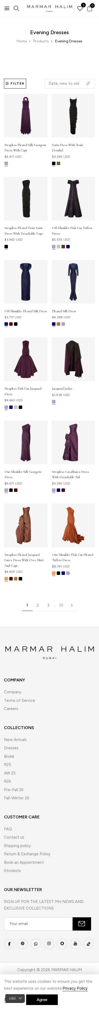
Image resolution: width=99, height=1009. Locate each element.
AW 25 (10, 773)
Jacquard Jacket (62, 388)
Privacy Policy (75, 988)
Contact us (14, 837)
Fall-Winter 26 (16, 798)
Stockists (12, 870)
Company (12, 692)
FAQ (8, 829)
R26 (7, 781)
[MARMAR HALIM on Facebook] (9, 943)
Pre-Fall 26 (13, 789)
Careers (11, 708)
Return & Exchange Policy (27, 854)
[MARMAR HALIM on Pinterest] (22, 943)
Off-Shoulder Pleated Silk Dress (25, 311)
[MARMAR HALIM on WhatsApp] (35, 943)
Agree (42, 999)
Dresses (11, 748)
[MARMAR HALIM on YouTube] (75, 943)
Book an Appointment (24, 862)
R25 (7, 764)
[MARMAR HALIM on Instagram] (49, 943)
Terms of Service (19, 700)
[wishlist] (80, 9)
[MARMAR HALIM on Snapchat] (62, 943)
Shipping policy (17, 845)
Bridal (9, 756)
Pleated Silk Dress (64, 311)
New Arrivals (15, 739)
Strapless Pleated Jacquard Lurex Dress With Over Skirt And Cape (24, 560)
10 (61, 605)
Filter (18, 83)
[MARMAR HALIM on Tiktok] (88, 943)
